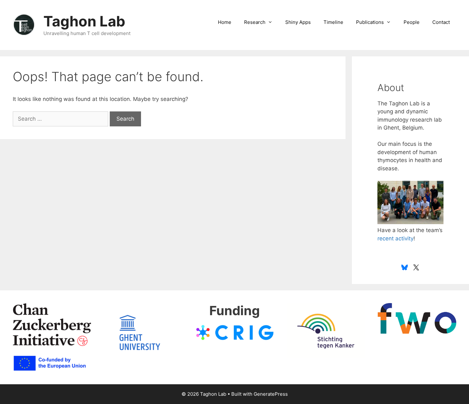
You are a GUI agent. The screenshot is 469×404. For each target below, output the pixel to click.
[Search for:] (61, 119)
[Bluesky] (404, 267)
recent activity (395, 238)
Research (254, 22)
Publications (370, 22)
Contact (441, 22)
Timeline (333, 22)
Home (224, 22)
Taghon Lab (84, 21)
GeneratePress (271, 394)
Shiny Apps (298, 22)
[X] (416, 267)
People (412, 22)
